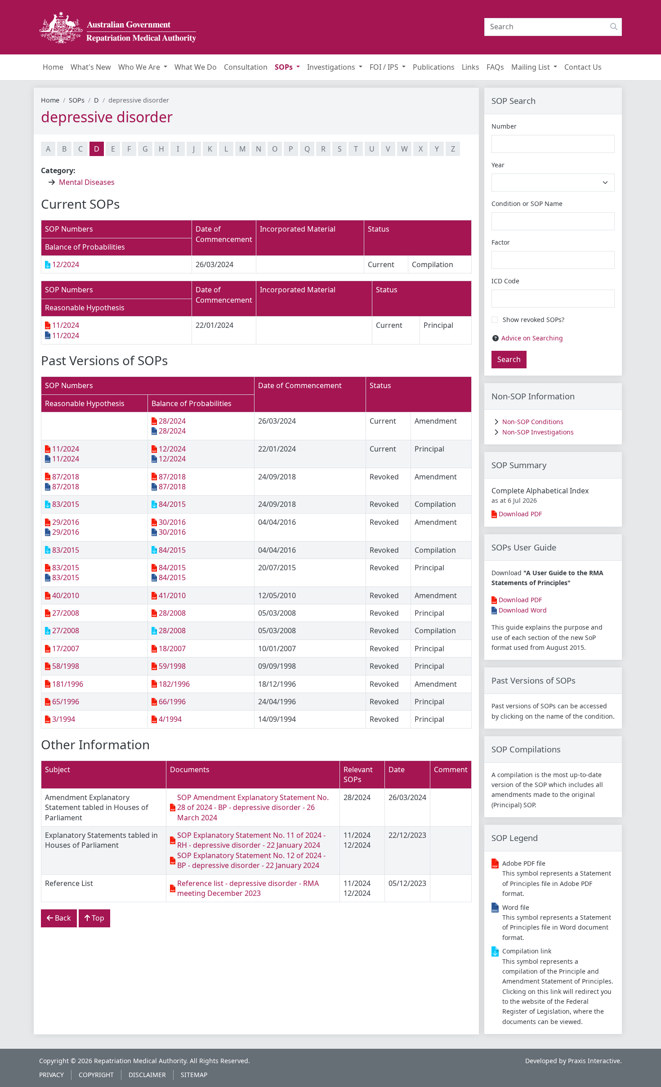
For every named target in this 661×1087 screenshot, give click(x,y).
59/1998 (172, 666)
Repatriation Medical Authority (140, 1060)
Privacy (51, 1074)
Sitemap (194, 1074)
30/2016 (172, 522)
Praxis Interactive (594, 1060)
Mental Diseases (87, 182)
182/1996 (174, 684)
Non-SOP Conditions (532, 421)
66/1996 (172, 702)
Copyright (96, 1074)
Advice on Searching (532, 338)
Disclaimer (147, 1074)
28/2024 (172, 421)
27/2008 (65, 613)
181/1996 (67, 684)
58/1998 (65, 666)
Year (498, 165)
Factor (500, 242)
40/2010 (65, 595)
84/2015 (172, 504)
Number (504, 126)
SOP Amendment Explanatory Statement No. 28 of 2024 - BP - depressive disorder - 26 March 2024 (253, 807)
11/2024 (65, 325)
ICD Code (505, 281)
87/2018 (65, 477)
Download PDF (520, 514)
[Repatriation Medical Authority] (118, 27)
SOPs (77, 100)
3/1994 (63, 719)
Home (50, 100)
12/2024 (65, 264)
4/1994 (170, 719)
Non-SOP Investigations (538, 432)
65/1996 (65, 702)
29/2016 (65, 522)
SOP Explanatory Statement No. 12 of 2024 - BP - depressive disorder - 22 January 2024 (251, 860)
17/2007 (65, 648)
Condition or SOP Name (527, 203)
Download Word (523, 610)
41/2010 (172, 595)
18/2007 (172, 648)
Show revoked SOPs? (533, 319)
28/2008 (172, 613)
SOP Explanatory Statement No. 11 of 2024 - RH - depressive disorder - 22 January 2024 (251, 840)
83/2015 (65, 504)
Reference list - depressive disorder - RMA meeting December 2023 (248, 888)
